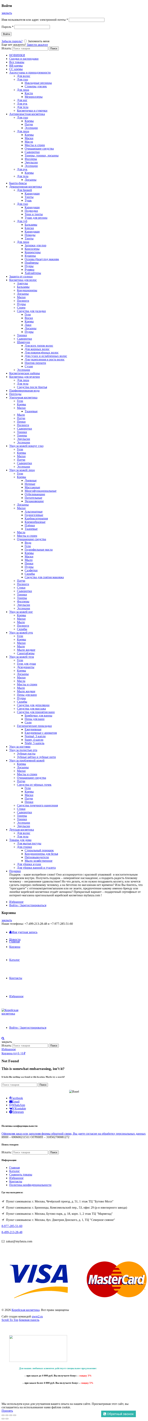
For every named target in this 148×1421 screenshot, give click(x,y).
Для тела (22, 107)
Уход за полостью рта (23, 750)
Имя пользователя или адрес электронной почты (35, 19)
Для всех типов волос (39, 345)
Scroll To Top (10, 1320)
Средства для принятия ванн (36, 712)
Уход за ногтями (19, 746)
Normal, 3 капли (35, 736)
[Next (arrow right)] (6, 1418)
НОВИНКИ (17, 55)
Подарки (15, 871)
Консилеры (32, 248)
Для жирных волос (37, 349)
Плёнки (30, 525)
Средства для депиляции (33, 705)
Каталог (14, 959)
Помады (30, 235)
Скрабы (30, 573)
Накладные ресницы (38, 83)
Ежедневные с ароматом (41, 732)
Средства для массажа (31, 708)
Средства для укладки (31, 311)
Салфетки (31, 570)
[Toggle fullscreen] (10, 1415)
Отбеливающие (35, 494)
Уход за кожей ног (21, 611)
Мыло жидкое (26, 649)
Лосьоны (30, 179)
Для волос (23, 76)
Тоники (22, 335)
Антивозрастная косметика (27, 114)
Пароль (7, 26)
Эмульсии (31, 162)
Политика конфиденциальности (30, 1185)
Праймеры (32, 262)
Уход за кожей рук (21, 632)
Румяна (29, 269)
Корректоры (33, 252)
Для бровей (24, 190)
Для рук (22, 103)
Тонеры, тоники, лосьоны (42, 155)
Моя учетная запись (24, 932)
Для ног (22, 100)
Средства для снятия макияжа (44, 577)
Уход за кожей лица (22, 470)
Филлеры (31, 159)
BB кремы (16, 65)
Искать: (7, 48)
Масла (29, 141)
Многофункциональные (40, 490)
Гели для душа (26, 663)
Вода (28, 542)
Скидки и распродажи (24, 58)
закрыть (7, 13)
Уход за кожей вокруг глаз (26, 445)
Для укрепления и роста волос (45, 359)
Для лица (23, 89)
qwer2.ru (37, 1316)
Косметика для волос (23, 280)
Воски (29, 318)
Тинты (29, 197)
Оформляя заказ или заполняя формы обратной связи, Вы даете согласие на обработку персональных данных (74, 1133)
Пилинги (23, 300)
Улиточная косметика (23, 397)
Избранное (16, 901)
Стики (21, 587)
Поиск (53, 48)
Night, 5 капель (34, 743)
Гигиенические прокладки (34, 725)
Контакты (15, 978)
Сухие (29, 366)
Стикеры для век (36, 86)
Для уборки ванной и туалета (36, 867)
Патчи (29, 124)
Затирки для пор (35, 245)
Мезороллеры (34, 96)
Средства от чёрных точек (34, 784)
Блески (29, 228)
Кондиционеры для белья (41, 853)
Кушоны (30, 255)
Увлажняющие (34, 501)
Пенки (21, 421)
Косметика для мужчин (24, 376)
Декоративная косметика (25, 186)
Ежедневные (33, 729)
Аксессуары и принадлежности (30, 72)
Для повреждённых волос (42, 352)
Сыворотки (32, 152)
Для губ (22, 221)
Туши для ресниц (36, 217)
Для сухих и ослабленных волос (46, 356)
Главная (14, 941)
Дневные (31, 480)
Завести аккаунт (37, 44)
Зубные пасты (26, 753)
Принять (7, 1410)
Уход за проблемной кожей (27, 760)
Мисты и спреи (35, 145)
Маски (29, 138)
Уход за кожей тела (21, 656)
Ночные (30, 484)
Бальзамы (31, 224)
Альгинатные (34, 511)
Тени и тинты (34, 214)
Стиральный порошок (39, 850)
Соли (28, 722)
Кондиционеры (27, 290)
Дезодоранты (25, 667)
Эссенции (31, 127)
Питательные (33, 497)
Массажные (32, 487)
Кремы (29, 121)
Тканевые (31, 411)
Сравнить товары (20, 1174)
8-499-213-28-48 (12, 1232)
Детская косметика (21, 829)
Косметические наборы (24, 373)
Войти (6, 34)
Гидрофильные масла (39, 549)
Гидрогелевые (34, 515)
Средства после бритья (32, 387)
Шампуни (23, 342)
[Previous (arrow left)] (3, 1418)
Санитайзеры (25, 653)
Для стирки (24, 846)
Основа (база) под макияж (42, 259)
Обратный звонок (120, 1414)
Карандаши (32, 193)
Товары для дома (20, 840)
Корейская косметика (26, 1310)
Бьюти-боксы (18, 183)
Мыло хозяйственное (38, 860)
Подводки (31, 210)
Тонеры (22, 435)
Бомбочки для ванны (38, 715)
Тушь (28, 200)
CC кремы (16, 69)
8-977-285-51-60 (12, 1226)
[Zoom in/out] (14, 1415)
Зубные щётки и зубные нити (36, 757)
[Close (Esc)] (3, 1415)
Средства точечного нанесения (37, 805)
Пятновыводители (37, 857)
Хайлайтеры (33, 273)
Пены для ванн (27, 694)
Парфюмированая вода (24, 390)
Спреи (21, 307)
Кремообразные (35, 522)
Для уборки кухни (29, 864)
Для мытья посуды (29, 843)
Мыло (21, 414)
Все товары (16, 62)
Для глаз (22, 79)
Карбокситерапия (36, 518)
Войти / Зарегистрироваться (27, 905)
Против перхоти (35, 363)
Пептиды (15, 394)
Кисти (29, 93)
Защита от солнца (21, 276)
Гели (28, 314)
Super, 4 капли (34, 739)
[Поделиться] (6, 1415)
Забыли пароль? (12, 41)
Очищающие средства (39, 148)
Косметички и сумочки (32, 110)
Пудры (29, 266)
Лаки (28, 324)
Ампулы (22, 283)
